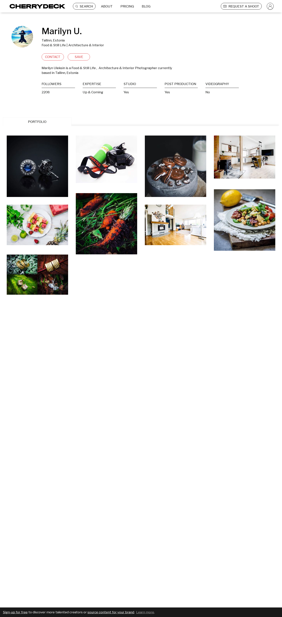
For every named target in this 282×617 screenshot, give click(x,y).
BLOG (146, 6)
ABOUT (107, 6)
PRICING (127, 6)
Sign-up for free (15, 612)
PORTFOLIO (37, 122)
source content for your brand (110, 612)
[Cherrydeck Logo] (36, 6)
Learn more (145, 612)
